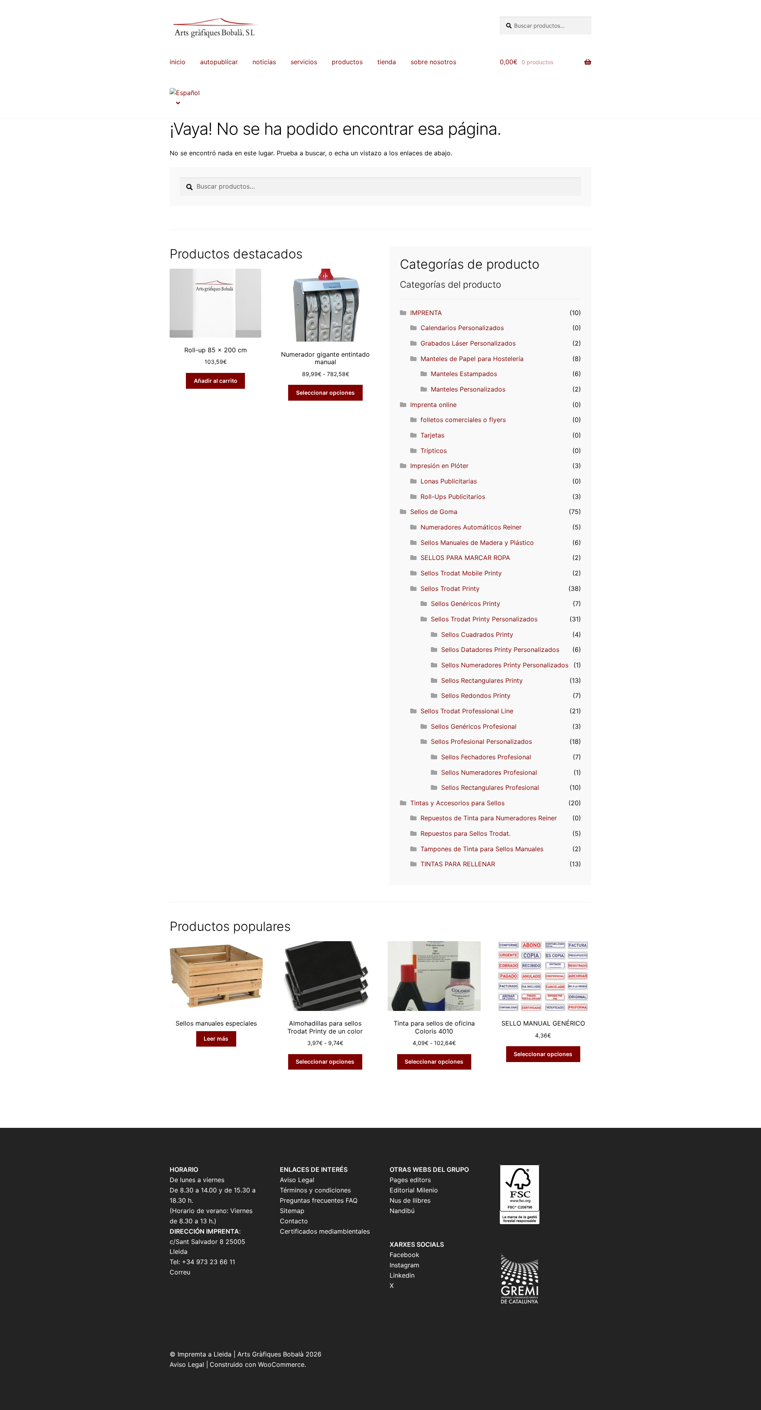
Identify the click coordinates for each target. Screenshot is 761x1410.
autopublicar (219, 62)
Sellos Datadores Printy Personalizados (500, 649)
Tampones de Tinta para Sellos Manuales (482, 849)
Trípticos (434, 451)
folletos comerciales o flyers (463, 420)
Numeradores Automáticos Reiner (471, 527)
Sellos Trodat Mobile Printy (461, 573)
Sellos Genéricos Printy (465, 604)
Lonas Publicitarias (449, 481)
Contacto (294, 1221)
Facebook (404, 1255)
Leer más (216, 1038)
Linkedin (402, 1275)
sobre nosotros (433, 62)
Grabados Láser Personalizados (468, 343)
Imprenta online (433, 405)
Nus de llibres (410, 1200)
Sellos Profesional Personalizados (481, 741)
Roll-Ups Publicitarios (453, 497)
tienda (386, 62)
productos (347, 62)
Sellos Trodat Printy (450, 588)
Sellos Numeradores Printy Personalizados (504, 665)
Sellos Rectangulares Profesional (490, 787)
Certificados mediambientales (325, 1231)
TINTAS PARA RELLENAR (458, 864)
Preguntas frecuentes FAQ (319, 1200)
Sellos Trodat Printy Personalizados (484, 619)
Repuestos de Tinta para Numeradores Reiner (489, 818)
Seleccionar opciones (325, 392)
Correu (180, 1272)
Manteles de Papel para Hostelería (472, 359)
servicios (304, 62)
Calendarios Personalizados (462, 328)
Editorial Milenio (414, 1190)
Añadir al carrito (215, 380)
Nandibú (402, 1211)
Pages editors (410, 1180)
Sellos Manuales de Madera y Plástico (477, 542)
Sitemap (292, 1211)
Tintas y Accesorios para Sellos (457, 803)
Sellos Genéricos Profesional (473, 726)
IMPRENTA (426, 313)
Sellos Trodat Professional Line (467, 711)
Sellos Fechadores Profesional (486, 757)
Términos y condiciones (315, 1190)
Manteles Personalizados (468, 389)
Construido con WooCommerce (257, 1364)
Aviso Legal (297, 1180)
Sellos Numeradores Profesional (489, 772)
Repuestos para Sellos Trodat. (466, 833)
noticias (264, 62)
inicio (177, 62)
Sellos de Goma (433, 512)
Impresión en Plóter (439, 466)
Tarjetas (432, 435)
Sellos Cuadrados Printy (477, 634)
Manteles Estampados (464, 374)
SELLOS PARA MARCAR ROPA (465, 558)
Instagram (404, 1265)
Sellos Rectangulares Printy (482, 680)
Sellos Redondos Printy (476, 695)
